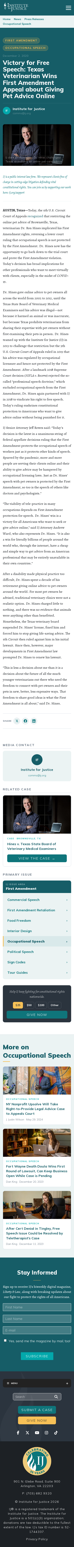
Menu (14, 1383)
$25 (18, 1005)
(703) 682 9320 (39, 1493)
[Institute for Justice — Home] (15, 7)
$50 (29, 1005)
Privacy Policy (37, 1539)
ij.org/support (16, 193)
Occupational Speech (17, 24)
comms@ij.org (22, 113)
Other (55, 1005)
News (17, 19)
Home (6, 19)
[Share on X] (16, 721)
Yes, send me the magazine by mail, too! (39, 1341)
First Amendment (21, 40)
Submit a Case (37, 1410)
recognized (35, 216)
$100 (41, 1005)
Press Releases (34, 19)
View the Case (37, 858)
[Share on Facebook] (25, 721)
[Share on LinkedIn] (34, 721)
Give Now (37, 1014)
